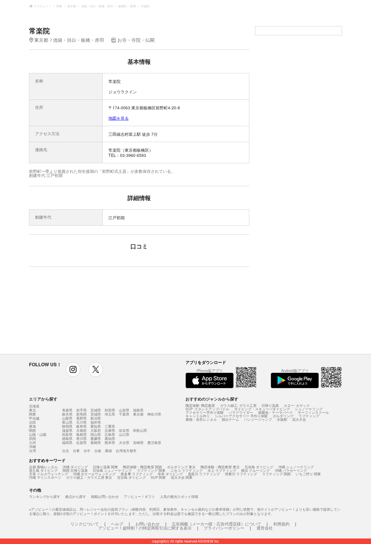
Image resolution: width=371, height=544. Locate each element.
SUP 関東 (158, 477)
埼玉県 (110, 413)
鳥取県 (67, 434)
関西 (32, 430)
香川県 (81, 438)
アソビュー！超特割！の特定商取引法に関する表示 (145, 528)
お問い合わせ (147, 524)
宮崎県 (138, 442)
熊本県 (110, 442)
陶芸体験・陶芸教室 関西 (142, 466)
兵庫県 (110, 430)
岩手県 (81, 409)
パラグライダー (241, 412)
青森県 (67, 409)
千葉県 (124, 413)
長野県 (81, 418)
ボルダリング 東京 (181, 466)
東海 (32, 426)
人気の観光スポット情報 (179, 496)
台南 (97, 450)
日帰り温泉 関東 (105, 466)
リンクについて (84, 524)
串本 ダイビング (170, 473)
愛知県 (95, 426)
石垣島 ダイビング (259, 466)
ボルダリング (283, 415)
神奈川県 (154, 413)
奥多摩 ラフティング (137, 473)
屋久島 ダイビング (43, 470)
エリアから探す (43, 399)
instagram (73, 369)
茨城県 (95, 413)
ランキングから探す (44, 496)
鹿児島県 (154, 442)
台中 (86, 450)
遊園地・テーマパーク (275, 412)
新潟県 (95, 418)
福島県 (138, 409)
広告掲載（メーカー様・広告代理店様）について (216, 524)
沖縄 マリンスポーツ (45, 477)
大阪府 (95, 430)
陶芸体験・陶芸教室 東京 (220, 466)
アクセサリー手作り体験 (205, 412)
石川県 (81, 422)
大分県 (124, 442)
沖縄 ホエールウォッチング (94, 473)
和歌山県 (140, 430)
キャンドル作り (198, 415)
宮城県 (95, 409)
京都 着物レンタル (43, 466)
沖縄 (32, 446)
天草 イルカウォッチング (48, 473)
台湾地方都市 (126, 450)
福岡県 (67, 442)
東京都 (138, 413)
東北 (32, 410)
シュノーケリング (309, 408)
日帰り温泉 (270, 405)
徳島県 (67, 438)
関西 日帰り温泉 (75, 470)
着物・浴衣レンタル (201, 419)
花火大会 (299, 419)
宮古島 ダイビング (131, 477)
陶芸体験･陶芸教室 (200, 405)
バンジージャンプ (258, 419)
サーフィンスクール (313, 412)
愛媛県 (95, 438)
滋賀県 (67, 430)
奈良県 (124, 430)
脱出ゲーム (230, 419)
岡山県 (95, 434)
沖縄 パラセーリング (291, 470)
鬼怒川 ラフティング (204, 473)
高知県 (110, 438)
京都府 (81, 430)
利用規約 (281, 524)
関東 (32, 414)
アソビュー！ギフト (139, 496)
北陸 (32, 422)
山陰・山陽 (37, 434)
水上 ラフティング (222, 470)
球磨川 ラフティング (241, 473)
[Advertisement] (89, 313)
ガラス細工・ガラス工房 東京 (89, 477)
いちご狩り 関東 (308, 473)
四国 (32, 438)
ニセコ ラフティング (186, 470)
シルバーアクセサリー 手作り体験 (241, 415)
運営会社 (265, 528)
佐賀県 (81, 442)
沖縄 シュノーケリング (296, 466)
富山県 (67, 422)
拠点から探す (75, 496)
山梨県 (67, 418)
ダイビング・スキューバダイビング (262, 408)
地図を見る (118, 118)
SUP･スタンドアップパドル (207, 408)
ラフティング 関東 (151, 470)
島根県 (81, 434)
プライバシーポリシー (224, 528)
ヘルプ (117, 524)
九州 (32, 442)
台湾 (32, 450)
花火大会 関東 (181, 477)
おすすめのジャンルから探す (212, 399)
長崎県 (95, 442)
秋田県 (110, 409)
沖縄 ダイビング (75, 466)
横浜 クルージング (255, 470)
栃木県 (67, 413)
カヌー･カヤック (297, 405)
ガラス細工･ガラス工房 (238, 405)
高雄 (108, 450)
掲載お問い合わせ (105, 496)
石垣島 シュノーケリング (112, 470)
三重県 (110, 426)
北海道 (34, 406)
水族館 (282, 419)
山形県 (124, 409)
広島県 (110, 434)
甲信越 (34, 418)
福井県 (95, 422)
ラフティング (309, 415)
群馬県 (81, 413)
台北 (65, 450)
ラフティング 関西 (276, 473)
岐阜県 (81, 426)
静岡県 (67, 426)
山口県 (124, 434)
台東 (76, 450)
